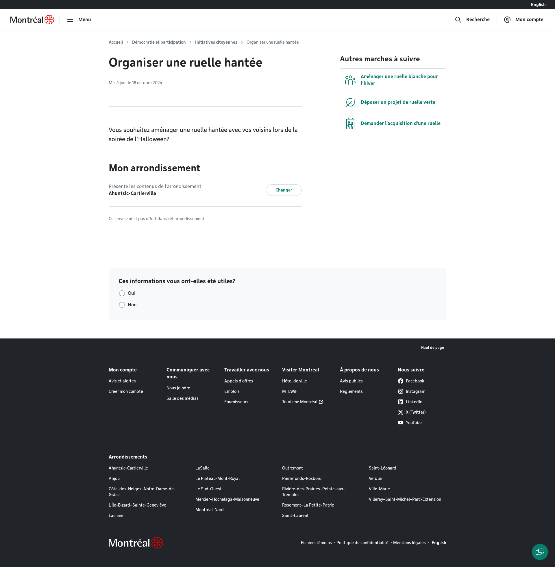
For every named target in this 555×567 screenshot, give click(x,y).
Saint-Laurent (295, 515)
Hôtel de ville (294, 381)
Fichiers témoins (316, 542)
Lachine (116, 515)
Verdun (375, 478)
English (538, 4)
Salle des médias (182, 398)
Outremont (292, 468)
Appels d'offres (238, 381)
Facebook (415, 381)
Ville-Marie (379, 489)
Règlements (351, 391)
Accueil (116, 42)
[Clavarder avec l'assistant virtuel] (540, 552)
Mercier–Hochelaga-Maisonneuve (227, 499)
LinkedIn (414, 402)
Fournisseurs (236, 402)
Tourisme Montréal (299, 402)
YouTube (414, 422)
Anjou (114, 478)
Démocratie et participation (159, 42)
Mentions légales (409, 542)
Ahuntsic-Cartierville (128, 468)
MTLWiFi (290, 391)
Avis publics (351, 381)
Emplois (232, 391)
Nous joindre (178, 388)
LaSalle (202, 468)
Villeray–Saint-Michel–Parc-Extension (405, 499)
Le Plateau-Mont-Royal (217, 478)
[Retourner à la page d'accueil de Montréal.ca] (32, 19)
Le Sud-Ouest (208, 489)
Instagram (415, 391)
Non (132, 305)
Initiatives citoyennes (216, 42)
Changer (283, 190)
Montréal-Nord (209, 509)
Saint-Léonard (382, 468)
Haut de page (432, 347)
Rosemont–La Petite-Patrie (308, 505)
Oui (131, 293)
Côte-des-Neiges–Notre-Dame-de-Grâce (142, 492)
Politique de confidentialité (362, 542)
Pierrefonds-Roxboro (301, 478)
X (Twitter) (416, 412)
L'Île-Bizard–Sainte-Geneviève (137, 505)
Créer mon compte (126, 391)
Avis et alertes (122, 381)
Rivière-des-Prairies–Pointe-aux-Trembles (313, 492)
